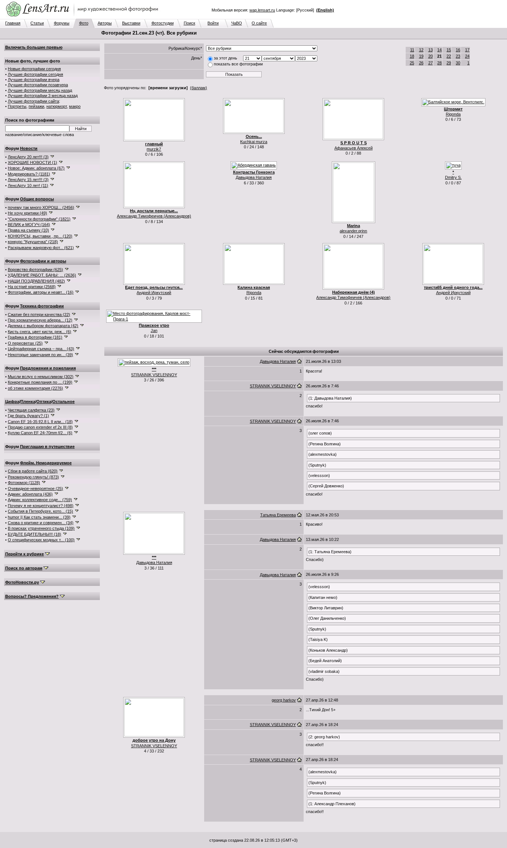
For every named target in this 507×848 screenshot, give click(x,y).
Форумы (61, 23)
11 (412, 50)
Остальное (63, 401)
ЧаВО (236, 23)
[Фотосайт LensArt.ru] (83, 17)
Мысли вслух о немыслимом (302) (40, 376)
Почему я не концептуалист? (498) (40, 505)
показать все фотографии (238, 64)
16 (458, 50)
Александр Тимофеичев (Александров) (154, 216)
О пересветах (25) (25, 343)
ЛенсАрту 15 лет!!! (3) (28, 179)
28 (439, 63)
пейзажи (36, 106)
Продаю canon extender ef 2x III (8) (40, 427)
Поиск (189, 23)
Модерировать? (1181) (29, 174)
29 (449, 63)
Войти (213, 23)
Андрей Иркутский (154, 292)
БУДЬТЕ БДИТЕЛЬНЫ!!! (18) (34, 534)
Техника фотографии (42, 306)
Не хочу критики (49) (27, 213)
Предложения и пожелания (48, 368)
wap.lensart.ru (262, 10)
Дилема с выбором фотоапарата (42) (43, 325)
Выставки (131, 23)
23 (458, 56)
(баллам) (198, 88)
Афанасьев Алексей (353, 148)
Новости (28, 148)
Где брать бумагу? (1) (28, 415)
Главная (12, 23)
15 (449, 50)
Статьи (37, 23)
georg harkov (284, 700)
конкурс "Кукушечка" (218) (33, 241)
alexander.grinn (353, 231)
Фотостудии (162, 23)
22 (449, 56)
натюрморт (56, 106)
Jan (154, 330)
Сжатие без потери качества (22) (39, 314)
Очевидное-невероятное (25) (35, 488)
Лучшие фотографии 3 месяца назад (43, 95)
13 (430, 50)
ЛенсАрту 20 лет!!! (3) (28, 157)
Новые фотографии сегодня (34, 69)
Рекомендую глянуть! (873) (33, 477)
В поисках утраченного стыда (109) (41, 528)
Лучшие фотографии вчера (33, 79)
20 (430, 56)
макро (75, 106)
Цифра (12, 401)
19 (421, 56)
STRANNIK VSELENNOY (154, 375)
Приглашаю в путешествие (47, 446)
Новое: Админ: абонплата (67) (36, 168)
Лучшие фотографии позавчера (38, 85)
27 (430, 63)
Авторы (105, 23)
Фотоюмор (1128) (24, 482)
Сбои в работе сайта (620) (33, 471)
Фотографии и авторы (43, 261)
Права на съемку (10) (28, 230)
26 (421, 63)
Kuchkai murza (253, 141)
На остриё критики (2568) (32, 286)
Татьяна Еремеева (278, 515)
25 (412, 63)
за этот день (225, 58)
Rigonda (453, 114)
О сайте (259, 23)
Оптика (43, 401)
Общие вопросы (37, 199)
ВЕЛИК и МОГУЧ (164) (29, 224)
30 (458, 63)
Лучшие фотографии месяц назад (40, 90)
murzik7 (154, 149)
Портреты (17, 106)
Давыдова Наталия (254, 177)
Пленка (27, 401)
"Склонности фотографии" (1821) (39, 219)
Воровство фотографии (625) (35, 269)
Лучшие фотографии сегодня (35, 74)
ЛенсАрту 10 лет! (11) (28, 185)
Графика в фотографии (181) (35, 337)
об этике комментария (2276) (35, 388)
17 (467, 50)
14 (439, 50)
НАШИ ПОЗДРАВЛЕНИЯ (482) (36, 281)
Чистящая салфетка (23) (31, 410)
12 (421, 50)
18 (412, 56)
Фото (83, 23)
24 (467, 56)
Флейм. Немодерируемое (46, 463)
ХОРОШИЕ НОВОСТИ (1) (32, 162)
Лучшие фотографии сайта (33, 101)
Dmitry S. (453, 177)
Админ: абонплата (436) (30, 494)
